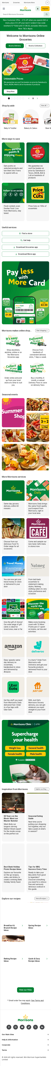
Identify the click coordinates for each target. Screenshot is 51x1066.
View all (43, 105)
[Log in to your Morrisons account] (37, 8)
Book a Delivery (15, 46)
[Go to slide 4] (17, 98)
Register (45, 8)
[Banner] (25, 292)
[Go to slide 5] (20, 98)
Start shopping (41, 330)
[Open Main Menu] (3, 8)
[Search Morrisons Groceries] (47, 14)
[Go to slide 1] (9, 98)
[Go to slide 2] (12, 98)
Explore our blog (41, 789)
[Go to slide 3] (15, 98)
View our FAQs (25, 990)
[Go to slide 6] (23, 98)
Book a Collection (35, 46)
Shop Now (10, 91)
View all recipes (41, 898)
